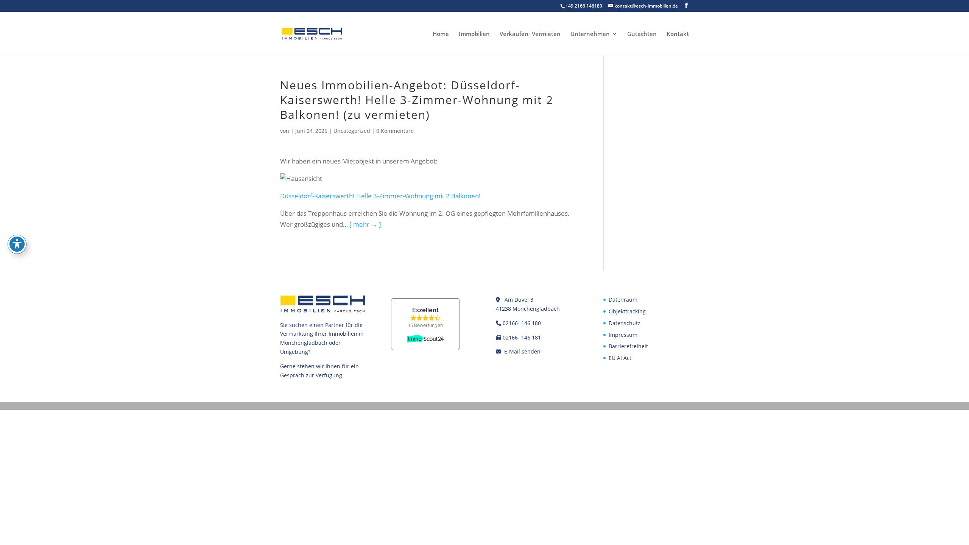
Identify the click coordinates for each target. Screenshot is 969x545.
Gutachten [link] (642, 34)
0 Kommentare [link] (395, 130)
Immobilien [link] (474, 34)
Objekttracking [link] (627, 311)
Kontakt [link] (678, 34)
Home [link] (441, 34)
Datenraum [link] (623, 299)
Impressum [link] (623, 334)
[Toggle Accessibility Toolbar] (17, 244)
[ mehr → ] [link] (365, 224)
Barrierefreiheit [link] (628, 346)
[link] (312, 33)
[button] (686, 5)
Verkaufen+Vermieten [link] (530, 34)
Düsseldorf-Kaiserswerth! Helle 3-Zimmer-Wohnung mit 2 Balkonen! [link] (380, 196)
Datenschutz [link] (624, 323)
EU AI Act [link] (620, 357)
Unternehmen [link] (590, 34)
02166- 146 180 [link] (522, 323)
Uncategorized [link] (351, 130)
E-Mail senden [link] (522, 351)
